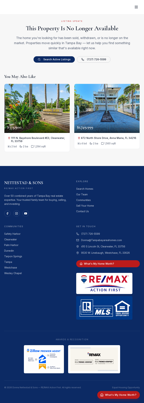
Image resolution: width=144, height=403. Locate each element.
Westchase (10, 267)
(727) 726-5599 (96, 59)
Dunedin (9, 250)
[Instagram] (16, 213)
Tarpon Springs (13, 256)
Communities (83, 200)
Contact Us (82, 211)
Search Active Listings (57, 59)
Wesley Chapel (13, 273)
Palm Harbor (11, 245)
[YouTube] (25, 213)
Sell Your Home (85, 205)
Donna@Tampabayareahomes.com (101, 240)
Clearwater (10, 239)
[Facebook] (7, 213)
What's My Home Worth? (99, 263)
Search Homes (84, 188)
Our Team (82, 194)
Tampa (8, 261)
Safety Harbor (12, 233)
